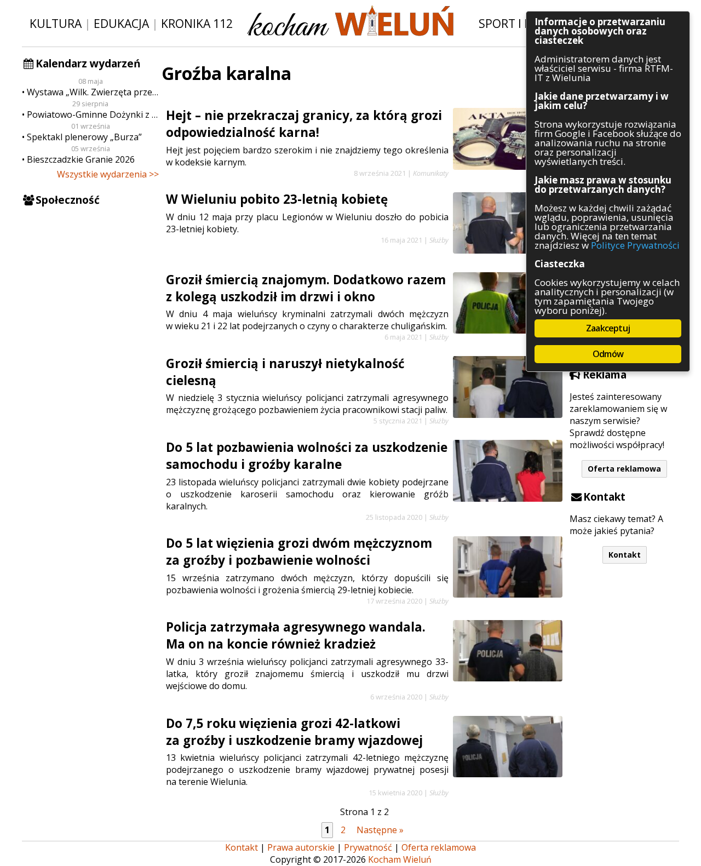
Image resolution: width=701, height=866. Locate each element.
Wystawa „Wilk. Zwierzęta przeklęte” (93, 92)
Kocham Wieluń (400, 859)
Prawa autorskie (301, 847)
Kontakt (624, 554)
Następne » (380, 830)
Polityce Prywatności (635, 245)
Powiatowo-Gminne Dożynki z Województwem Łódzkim (93, 114)
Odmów (608, 354)
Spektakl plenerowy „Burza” (84, 137)
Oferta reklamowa (624, 468)
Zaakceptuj (608, 328)
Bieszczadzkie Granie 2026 (81, 159)
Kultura (56, 23)
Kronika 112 (197, 23)
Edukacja (121, 23)
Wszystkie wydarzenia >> (108, 174)
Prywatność (368, 847)
